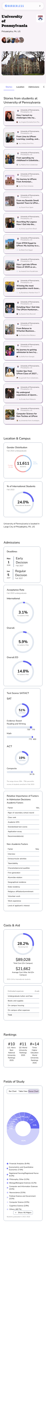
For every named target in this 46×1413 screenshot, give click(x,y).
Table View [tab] (23, 1091)
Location (20, 87)
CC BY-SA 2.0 (40, 52)
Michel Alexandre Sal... (31, 52)
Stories (9, 87)
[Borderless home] (14, 6)
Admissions (33, 87)
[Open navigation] (40, 6)
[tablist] (23, 1091)
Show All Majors (24, 1212)
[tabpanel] (23, 1156)
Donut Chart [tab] (33, 1091)
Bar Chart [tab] (12, 1091)
